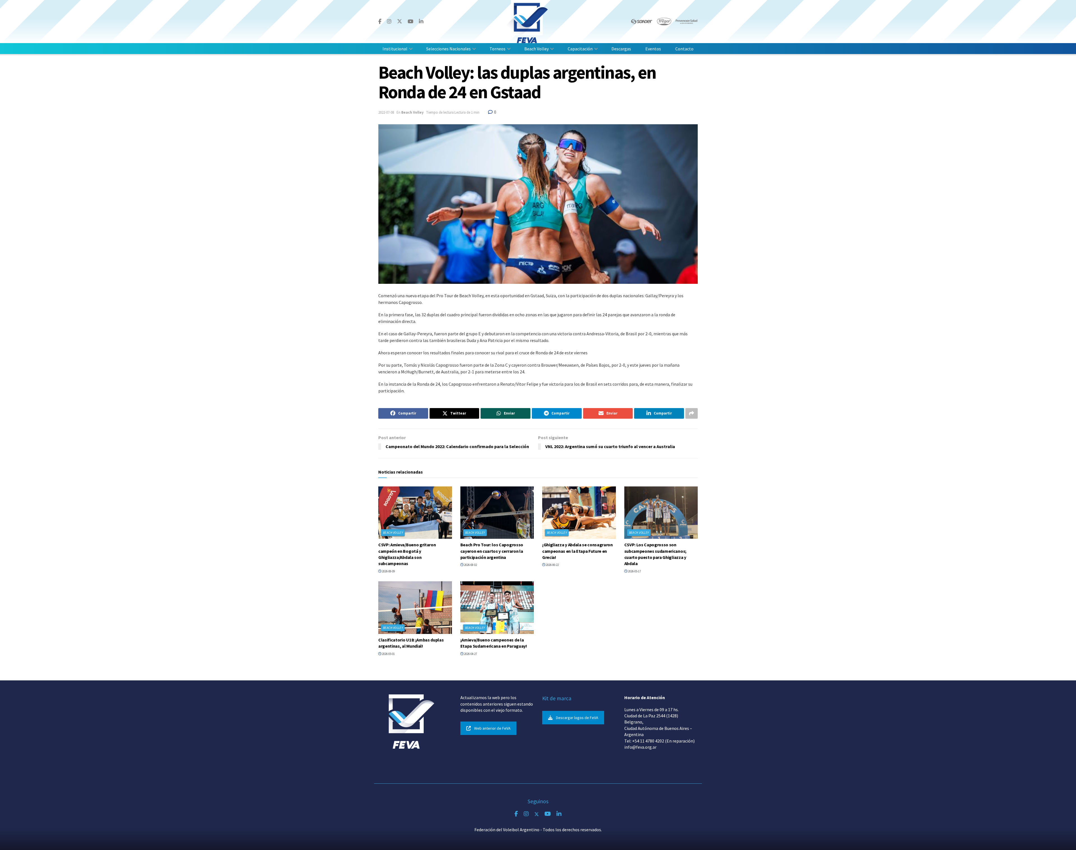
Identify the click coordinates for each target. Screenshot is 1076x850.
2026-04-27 (470, 654)
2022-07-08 (386, 112)
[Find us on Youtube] (410, 21)
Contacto (684, 48)
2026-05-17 (634, 571)
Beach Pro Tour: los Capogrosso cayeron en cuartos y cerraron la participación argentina (491, 551)
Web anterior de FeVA (492, 728)
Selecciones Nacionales (448, 48)
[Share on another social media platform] (691, 413)
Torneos (497, 48)
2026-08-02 (470, 565)
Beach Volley (536, 48)
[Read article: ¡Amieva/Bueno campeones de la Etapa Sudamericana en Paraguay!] (497, 607)
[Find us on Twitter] (399, 21)
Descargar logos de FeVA (577, 717)
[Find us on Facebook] (379, 21)
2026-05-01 (388, 654)
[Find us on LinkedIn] (421, 21)
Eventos (653, 48)
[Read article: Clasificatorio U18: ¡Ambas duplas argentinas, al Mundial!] (415, 607)
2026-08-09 (388, 571)
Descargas (621, 48)
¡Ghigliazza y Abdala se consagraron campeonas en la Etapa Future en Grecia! (577, 551)
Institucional (394, 48)
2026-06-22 (552, 565)
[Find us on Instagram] (389, 21)
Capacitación (580, 48)
